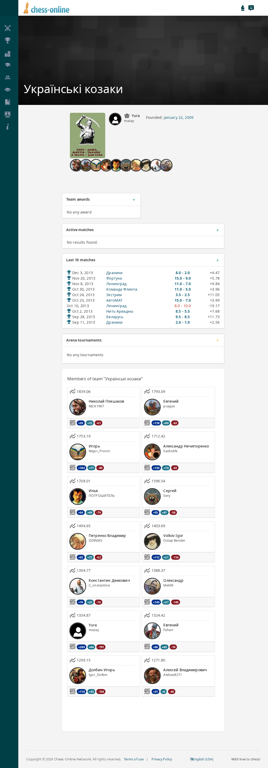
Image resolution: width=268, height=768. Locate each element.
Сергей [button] (169, 490)
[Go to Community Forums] (251, 8)
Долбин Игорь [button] (102, 669)
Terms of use (133, 759)
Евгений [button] (170, 401)
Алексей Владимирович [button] (185, 669)
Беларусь (114, 316)
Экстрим (114, 294)
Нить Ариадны (119, 311)
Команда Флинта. (122, 289)
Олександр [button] (173, 580)
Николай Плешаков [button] (106, 401)
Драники (114, 272)
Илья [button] (93, 490)
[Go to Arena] (243, 8)
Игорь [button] (94, 446)
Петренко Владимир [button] (107, 535)
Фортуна (114, 278)
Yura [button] (136, 115)
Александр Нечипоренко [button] (186, 446)
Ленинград (116, 283)
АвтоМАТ (114, 300)
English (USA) (203, 759)
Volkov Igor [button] (173, 535)
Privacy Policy (162, 759)
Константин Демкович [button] (109, 580)
